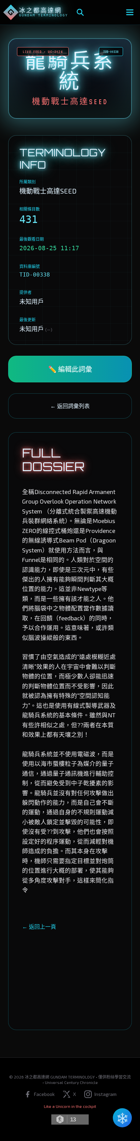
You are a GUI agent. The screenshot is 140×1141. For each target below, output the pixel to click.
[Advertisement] (70, 973)
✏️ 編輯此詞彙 (70, 369)
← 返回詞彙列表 (70, 406)
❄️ (122, 1118)
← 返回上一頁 (39, 926)
